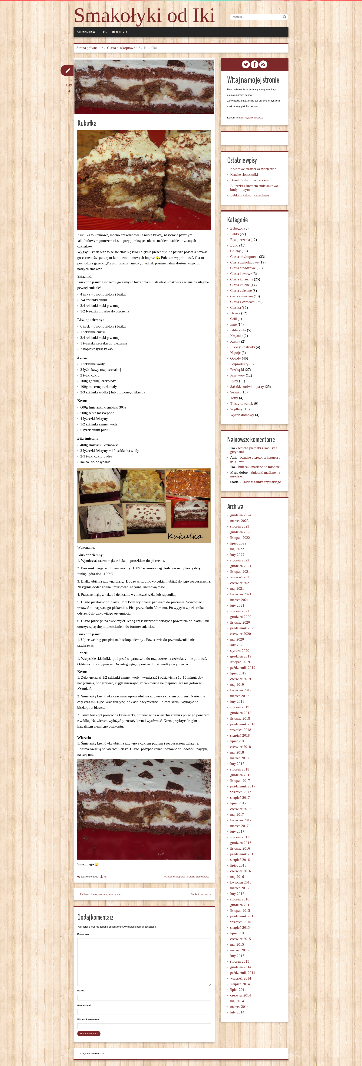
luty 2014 (237, 1012)
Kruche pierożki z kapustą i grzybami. (253, 450)
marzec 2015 (239, 950)
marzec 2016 (239, 888)
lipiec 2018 (238, 741)
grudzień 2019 (240, 656)
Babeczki (236, 228)
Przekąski (237, 370)
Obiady (235, 358)
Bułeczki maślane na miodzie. (259, 467)
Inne (233, 324)
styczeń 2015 (239, 961)
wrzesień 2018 (240, 730)
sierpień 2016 (240, 860)
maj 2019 (237, 684)
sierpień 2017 (240, 798)
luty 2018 (237, 764)
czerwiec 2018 (240, 747)
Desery (235, 313)
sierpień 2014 (240, 984)
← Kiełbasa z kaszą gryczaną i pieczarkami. (99, 894)
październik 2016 (242, 854)
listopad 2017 (240, 781)
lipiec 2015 (238, 933)
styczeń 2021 (239, 611)
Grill (233, 319)
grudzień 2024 (240, 515)
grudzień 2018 (240, 713)
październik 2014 (242, 973)
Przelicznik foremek (115, 32)
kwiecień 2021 (241, 594)
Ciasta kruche (240, 285)
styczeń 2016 (239, 899)
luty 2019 (237, 701)
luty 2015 (237, 956)
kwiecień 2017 (241, 820)
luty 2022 (237, 555)
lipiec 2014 (238, 990)
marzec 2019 (239, 696)
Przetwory (237, 375)
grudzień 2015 (240, 905)
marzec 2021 (239, 600)
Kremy (235, 341)
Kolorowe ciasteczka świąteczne (253, 169)
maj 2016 (237, 877)
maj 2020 (237, 639)
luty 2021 (237, 605)
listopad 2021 (240, 571)
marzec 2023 (239, 521)
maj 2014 (237, 1001)
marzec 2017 (239, 826)
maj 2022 (237, 549)
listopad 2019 (240, 662)
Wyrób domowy (242, 415)
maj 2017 (237, 814)
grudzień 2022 (240, 532)
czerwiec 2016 (240, 871)
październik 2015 (242, 916)
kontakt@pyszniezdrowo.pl (250, 117)
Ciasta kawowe (241, 274)
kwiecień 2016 (241, 882)
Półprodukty (239, 364)
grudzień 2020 (240, 617)
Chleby (235, 251)
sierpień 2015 (240, 927)
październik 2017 (242, 786)
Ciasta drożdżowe (243, 268)
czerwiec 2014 (240, 995)
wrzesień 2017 (240, 792)
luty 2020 (237, 645)
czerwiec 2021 (240, 583)
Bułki (234, 245)
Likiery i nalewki (242, 347)
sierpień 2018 (240, 735)
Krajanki (236, 336)
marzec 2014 (239, 1007)
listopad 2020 (240, 622)
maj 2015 (237, 944)
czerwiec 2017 (240, 809)
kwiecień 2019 (241, 690)
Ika (105, 876)
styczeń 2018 (239, 769)
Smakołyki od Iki (144, 15)
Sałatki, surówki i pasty (247, 387)
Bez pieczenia (240, 240)
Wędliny (236, 409)
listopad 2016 (240, 848)
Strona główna (86, 32)
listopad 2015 (240, 911)
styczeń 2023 (239, 526)
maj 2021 (237, 588)
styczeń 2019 (239, 707)
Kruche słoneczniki (244, 174)
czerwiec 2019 (240, 679)
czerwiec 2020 (240, 634)
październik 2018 (242, 724)
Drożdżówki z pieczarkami (249, 180)
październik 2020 (242, 628)
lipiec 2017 (238, 803)
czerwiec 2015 (240, 939)
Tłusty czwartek (241, 403)
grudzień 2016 (240, 843)
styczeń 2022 (239, 560)
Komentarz (84, 934)
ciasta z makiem (241, 296)
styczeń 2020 (239, 651)
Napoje (235, 353)
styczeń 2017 (239, 837)
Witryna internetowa (88, 1019)
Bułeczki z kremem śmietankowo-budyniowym (254, 188)
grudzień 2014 (240, 967)
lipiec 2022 (238, 543)
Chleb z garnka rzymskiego (261, 482)
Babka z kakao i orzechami (249, 195)
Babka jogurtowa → (201, 894)
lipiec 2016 (238, 865)
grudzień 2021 (240, 566)
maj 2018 (237, 752)
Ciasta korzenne (241, 279)
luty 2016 (237, 894)
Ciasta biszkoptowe (121, 48)
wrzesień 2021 (240, 577)
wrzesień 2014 (240, 978)
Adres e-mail (84, 1005)
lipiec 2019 (238, 673)
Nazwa (80, 990)
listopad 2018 (240, 718)
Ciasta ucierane (241, 290)
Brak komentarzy (89, 876)
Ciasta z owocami (242, 302)
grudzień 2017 (240, 775)
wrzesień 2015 (240, 922)
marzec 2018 (239, 758)
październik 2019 (242, 668)
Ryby (234, 381)
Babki (234, 234)
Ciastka (235, 307)
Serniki (235, 392)
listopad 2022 (240, 538)
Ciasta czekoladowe (199, 876)
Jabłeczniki (238, 330)
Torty (234, 398)
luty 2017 (237, 831)
